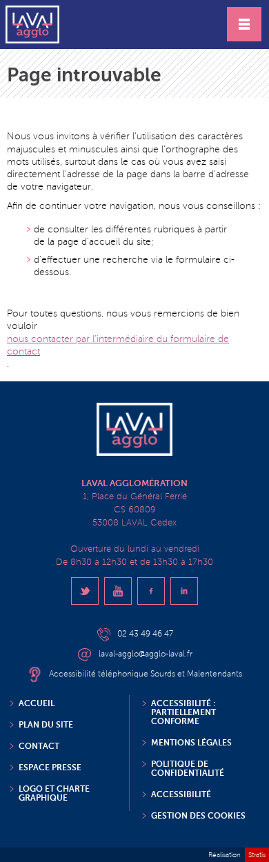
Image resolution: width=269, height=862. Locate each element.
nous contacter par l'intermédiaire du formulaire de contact (118, 345)
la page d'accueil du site (99, 242)
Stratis (257, 855)
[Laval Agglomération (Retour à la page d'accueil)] (32, 24)
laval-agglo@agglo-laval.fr (145, 654)
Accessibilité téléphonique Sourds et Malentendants (145, 674)
